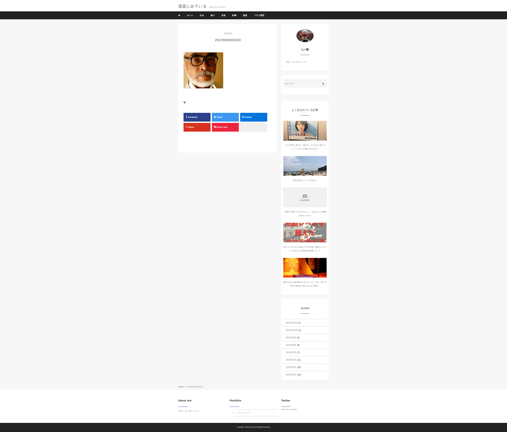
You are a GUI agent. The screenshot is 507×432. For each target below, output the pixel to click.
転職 (234, 15)
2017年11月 (291, 323)
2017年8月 (291, 345)
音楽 (223, 15)
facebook (193, 117)
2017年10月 (291, 330)
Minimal (248, 427)
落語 (245, 15)
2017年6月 (291, 360)
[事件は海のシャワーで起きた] (305, 166)
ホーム (190, 15)
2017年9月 (291, 337)
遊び (213, 15)
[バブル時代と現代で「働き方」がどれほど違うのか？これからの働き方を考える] (305, 131)
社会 (202, 15)
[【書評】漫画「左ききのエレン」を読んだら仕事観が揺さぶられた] (305, 197)
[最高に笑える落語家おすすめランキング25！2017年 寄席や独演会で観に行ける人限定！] (305, 268)
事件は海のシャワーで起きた (305, 180)
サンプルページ (242, 413)
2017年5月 (291, 367)
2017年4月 (291, 374)
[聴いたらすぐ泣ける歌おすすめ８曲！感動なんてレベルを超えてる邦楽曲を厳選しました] (305, 232)
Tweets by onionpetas (289, 409)
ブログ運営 (259, 15)
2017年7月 (291, 352)
